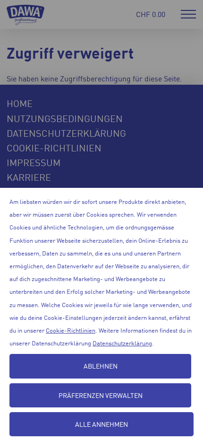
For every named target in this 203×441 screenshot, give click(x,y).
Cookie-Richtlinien (70, 330)
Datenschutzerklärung (122, 342)
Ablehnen (101, 365)
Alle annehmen (101, 424)
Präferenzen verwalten (101, 395)
